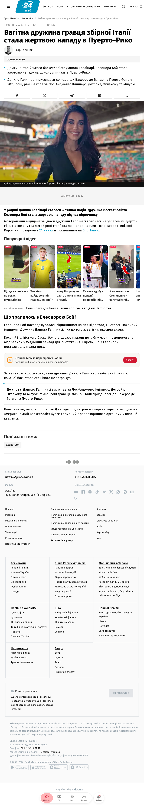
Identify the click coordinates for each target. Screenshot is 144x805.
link (76, 492)
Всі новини (18, 563)
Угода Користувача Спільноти (67, 529)
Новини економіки (23, 608)
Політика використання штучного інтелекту (69, 516)
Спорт (59, 648)
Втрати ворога (63, 596)
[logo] (27, 6)
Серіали (59, 631)
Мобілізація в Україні (113, 563)
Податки (16, 631)
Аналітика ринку (20, 652)
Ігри (99, 538)
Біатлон (59, 667)
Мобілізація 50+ (108, 572)
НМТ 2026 (104, 626)
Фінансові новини (21, 622)
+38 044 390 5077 (85, 477)
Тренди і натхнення (22, 662)
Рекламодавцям (13, 538)
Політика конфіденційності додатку (70, 523)
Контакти (101, 509)
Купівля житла (19, 657)
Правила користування (17, 544)
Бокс (60, 6)
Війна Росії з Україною (70, 563)
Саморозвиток (107, 630)
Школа (102, 621)
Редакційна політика (16, 521)
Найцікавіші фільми (66, 612)
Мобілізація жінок (109, 577)
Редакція (10, 515)
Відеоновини (18, 581)
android (19, 767)
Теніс (58, 662)
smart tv (58, 767)
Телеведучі (11, 532)
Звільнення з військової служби (117, 567)
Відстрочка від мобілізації (114, 586)
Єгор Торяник (23, 50)
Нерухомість (19, 648)
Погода (15, 591)
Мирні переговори (65, 577)
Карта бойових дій (65, 572)
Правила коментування (63, 535)
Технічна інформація (62, 540)
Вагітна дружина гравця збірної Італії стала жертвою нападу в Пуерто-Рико (78, 18)
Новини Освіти (109, 608)
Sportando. (91, 230)
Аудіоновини (18, 586)
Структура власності (107, 521)
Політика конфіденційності (65, 509)
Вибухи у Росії (63, 591)
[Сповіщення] (141, 6)
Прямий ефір (18, 577)
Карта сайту (103, 532)
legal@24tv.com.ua (50, 752)
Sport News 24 (11, 18)
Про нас (9, 509)
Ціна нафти (17, 612)
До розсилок (121, 693)
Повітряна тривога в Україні (71, 581)
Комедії (59, 627)
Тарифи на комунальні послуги (29, 627)
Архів (99, 526)
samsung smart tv (79, 767)
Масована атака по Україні (70, 586)
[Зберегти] (127, 95)
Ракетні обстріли (64, 567)
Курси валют (18, 617)
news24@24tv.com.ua (19, 477)
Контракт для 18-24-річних (114, 581)
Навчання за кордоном (112, 635)
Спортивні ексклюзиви (83, 6)
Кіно (58, 608)
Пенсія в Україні (20, 636)
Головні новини (20, 567)
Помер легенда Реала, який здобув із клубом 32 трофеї (67, 308)
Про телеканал (13, 526)
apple (38, 767)
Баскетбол (28, 18)
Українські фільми (65, 617)
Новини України (20, 572)
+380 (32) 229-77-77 (30, 748)
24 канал (46, 230)
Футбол (48, 6)
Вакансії (101, 515)
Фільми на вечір (64, 622)
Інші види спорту (64, 671)
